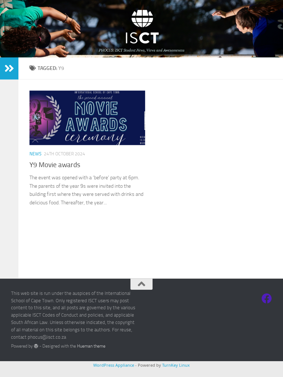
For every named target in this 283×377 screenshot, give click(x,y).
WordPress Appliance (113, 365)
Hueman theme (91, 346)
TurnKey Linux (176, 365)
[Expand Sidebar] (9, 68)
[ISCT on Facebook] (267, 298)
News (35, 153)
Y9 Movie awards (54, 165)
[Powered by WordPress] (36, 346)
